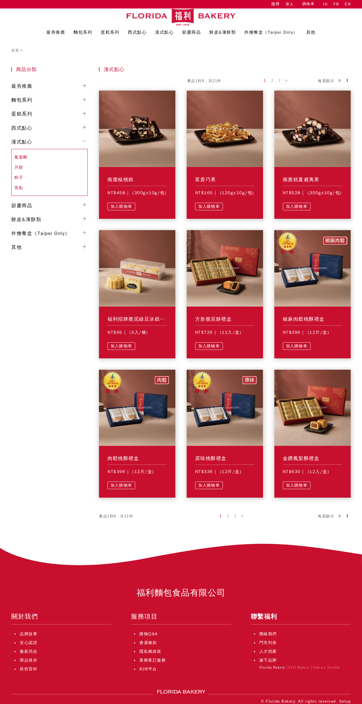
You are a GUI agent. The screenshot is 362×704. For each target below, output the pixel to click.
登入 (290, 4)
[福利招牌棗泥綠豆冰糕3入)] (137, 268)
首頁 (15, 50)
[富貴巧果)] (225, 128)
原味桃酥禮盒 (211, 458)
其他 (16, 247)
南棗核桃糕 (120, 180)
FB (336, 4)
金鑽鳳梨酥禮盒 (301, 458)
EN (348, 4)
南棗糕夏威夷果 (301, 180)
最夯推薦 (21, 86)
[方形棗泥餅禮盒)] (225, 268)
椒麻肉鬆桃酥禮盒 (304, 319)
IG (325, 4)
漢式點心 (21, 142)
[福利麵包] (181, 16)
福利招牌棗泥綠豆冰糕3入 (137, 319)
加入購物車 (121, 206)
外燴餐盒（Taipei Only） (40, 233)
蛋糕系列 (21, 114)
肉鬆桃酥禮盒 (123, 458)
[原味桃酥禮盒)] (225, 407)
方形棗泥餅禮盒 (213, 319)
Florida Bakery (272, 667)
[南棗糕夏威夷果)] (312, 128)
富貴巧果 (205, 180)
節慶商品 (21, 206)
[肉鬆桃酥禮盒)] (137, 407)
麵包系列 (21, 100)
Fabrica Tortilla (326, 667)
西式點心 (21, 128)
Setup (345, 701)
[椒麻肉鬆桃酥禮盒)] (312, 268)
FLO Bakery (299, 667)
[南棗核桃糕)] (137, 128)
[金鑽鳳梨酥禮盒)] (312, 407)
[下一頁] (286, 80)
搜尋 (275, 4)
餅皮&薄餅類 (26, 219)
